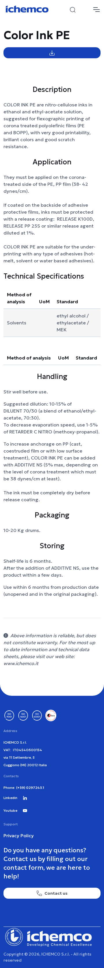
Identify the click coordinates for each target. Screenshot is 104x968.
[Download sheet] (52, 52)
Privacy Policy (18, 835)
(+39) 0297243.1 (30, 787)
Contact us (56, 893)
